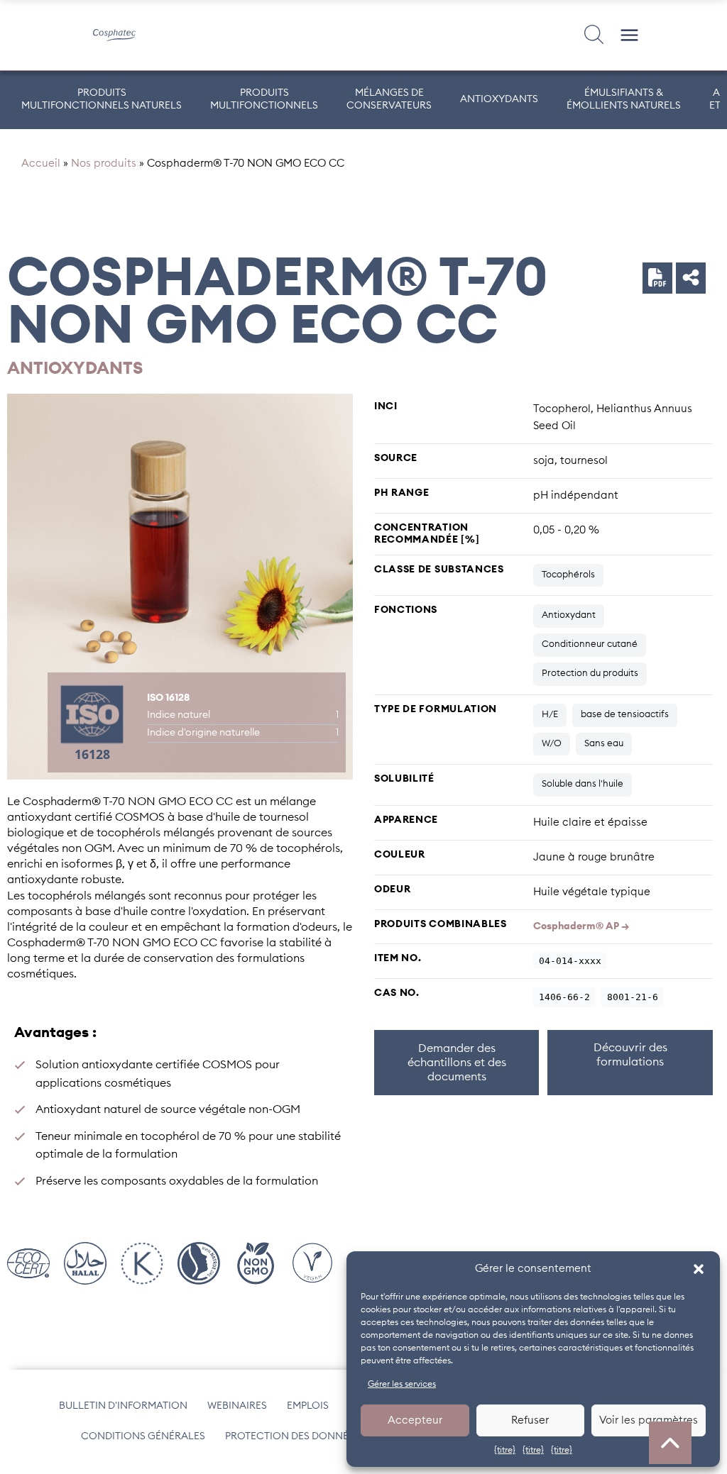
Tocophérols (568, 575)
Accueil (40, 163)
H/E (550, 714)
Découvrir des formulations (630, 1054)
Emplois (308, 1406)
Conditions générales (143, 1436)
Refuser (530, 1420)
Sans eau (603, 743)
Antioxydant (569, 615)
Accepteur (415, 1420)
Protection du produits (590, 673)
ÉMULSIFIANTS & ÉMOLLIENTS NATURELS (624, 99)
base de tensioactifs (625, 714)
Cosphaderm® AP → (581, 926)
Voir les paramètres (648, 1420)
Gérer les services (402, 1384)
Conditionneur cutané (590, 644)
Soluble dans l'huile (582, 784)
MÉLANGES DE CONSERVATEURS (389, 99)
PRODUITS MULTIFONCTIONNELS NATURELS (101, 99)
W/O (552, 743)
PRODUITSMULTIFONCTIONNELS (264, 99)
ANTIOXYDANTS (499, 99)
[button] (699, 1269)
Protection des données (292, 1436)
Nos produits (103, 163)
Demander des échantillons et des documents (457, 1062)
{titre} (504, 1450)
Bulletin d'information (123, 1406)
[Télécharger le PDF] (657, 277)
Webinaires (237, 1406)
